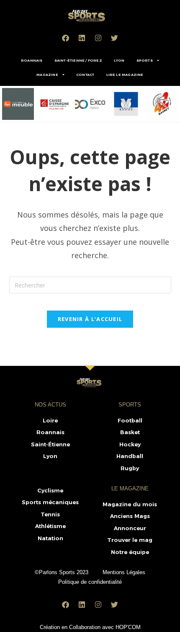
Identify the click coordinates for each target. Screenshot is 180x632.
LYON (119, 60)
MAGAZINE (47, 75)
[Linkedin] (82, 38)
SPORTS (144, 60)
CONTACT (85, 75)
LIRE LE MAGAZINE (125, 75)
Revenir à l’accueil (90, 319)
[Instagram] (98, 38)
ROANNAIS (32, 60)
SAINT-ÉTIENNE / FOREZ (78, 60)
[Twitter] (115, 38)
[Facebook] (66, 38)
